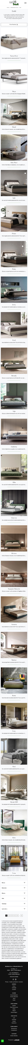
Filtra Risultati (13, 24)
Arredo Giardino (14, 1035)
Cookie (11, 981)
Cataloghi (14, 987)
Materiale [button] (4, 888)
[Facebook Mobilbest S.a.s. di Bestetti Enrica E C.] (13, 979)
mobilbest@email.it (15, 974)
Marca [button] (3, 882)
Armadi (14, 1021)
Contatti (14, 989)
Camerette (14, 1022)
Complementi (14, 1030)
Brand (14, 986)
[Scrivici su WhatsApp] (2, 1041)
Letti (20, 7)
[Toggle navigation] (25, 3)
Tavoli (14, 998)
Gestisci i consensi (18, 981)
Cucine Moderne (14, 995)
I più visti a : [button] (5, 908)
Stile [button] (3, 898)
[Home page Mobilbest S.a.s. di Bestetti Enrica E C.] (14, 3)
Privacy (6, 981)
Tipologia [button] (4, 903)
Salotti (14, 1010)
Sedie (14, 1000)
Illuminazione (14, 1028)
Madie (14, 1008)
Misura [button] (3, 893)
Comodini (14, 1019)
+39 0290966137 (15, 972)
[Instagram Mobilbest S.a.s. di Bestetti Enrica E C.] (15, 979)
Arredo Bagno (14, 1012)
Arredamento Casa (14, 7)
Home (8, 7)
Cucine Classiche (14, 996)
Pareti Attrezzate (14, 1007)
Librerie (14, 1005)
